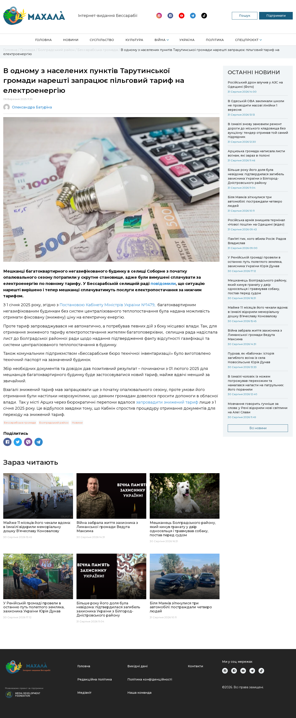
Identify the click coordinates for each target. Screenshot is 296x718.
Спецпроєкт (247, 40)
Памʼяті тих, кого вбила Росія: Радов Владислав (257, 241)
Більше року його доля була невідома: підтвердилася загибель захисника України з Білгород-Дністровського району (256, 176)
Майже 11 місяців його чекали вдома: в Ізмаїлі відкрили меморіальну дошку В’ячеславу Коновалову (258, 312)
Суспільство (102, 40)
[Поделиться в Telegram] (38, 442)
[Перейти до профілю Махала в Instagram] (159, 15)
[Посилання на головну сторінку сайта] (39, 667)
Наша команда (139, 693)
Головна (43, 40)
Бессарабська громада (20, 422)
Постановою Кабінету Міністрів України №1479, (108, 305)
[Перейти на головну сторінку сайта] (34, 16)
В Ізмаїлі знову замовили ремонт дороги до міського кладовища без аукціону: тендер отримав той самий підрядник (258, 130)
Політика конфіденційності (149, 679)
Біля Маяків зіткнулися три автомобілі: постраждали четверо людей (255, 201)
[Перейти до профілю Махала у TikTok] (261, 671)
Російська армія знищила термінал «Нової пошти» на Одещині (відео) (256, 222)
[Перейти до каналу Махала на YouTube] (193, 15)
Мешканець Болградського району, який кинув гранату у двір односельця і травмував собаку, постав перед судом (257, 286)
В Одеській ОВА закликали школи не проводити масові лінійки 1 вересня (256, 105)
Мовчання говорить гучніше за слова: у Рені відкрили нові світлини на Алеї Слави (257, 408)
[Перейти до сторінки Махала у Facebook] (170, 15)
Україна (187, 40)
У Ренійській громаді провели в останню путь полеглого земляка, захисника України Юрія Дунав (255, 261)
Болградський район (53, 422)
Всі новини (258, 428)
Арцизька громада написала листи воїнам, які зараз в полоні (256, 153)
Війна (160, 40)
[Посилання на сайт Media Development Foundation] (23, 694)
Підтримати (276, 16)
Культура (134, 40)
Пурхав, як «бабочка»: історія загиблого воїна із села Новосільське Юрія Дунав (251, 358)
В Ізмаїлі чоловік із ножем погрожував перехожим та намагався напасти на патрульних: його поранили (256, 383)
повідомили (163, 283)
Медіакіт (84, 693)
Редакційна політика (94, 679)
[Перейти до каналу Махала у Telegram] (204, 15)
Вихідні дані (137, 666)
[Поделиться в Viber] (28, 442)
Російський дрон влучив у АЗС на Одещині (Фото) (255, 84)
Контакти (195, 666)
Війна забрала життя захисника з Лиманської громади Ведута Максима (255, 335)
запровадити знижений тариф (167, 402)
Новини (70, 40)
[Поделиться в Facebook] (7, 442)
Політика (215, 40)
